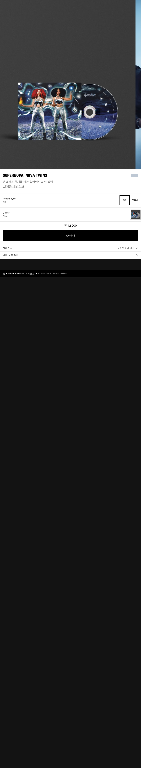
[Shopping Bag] (126, 15)
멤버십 (97, 7)
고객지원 (107, 15)
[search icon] (115, 15)
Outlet (124, 7)
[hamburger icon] (132, 15)
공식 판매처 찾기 (110, 7)
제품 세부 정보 (15, 186)
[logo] (14, 14)
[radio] (124, 200)
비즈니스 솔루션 (85, 7)
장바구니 (70, 235)
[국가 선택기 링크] (132, 7)
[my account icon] (121, 15)
